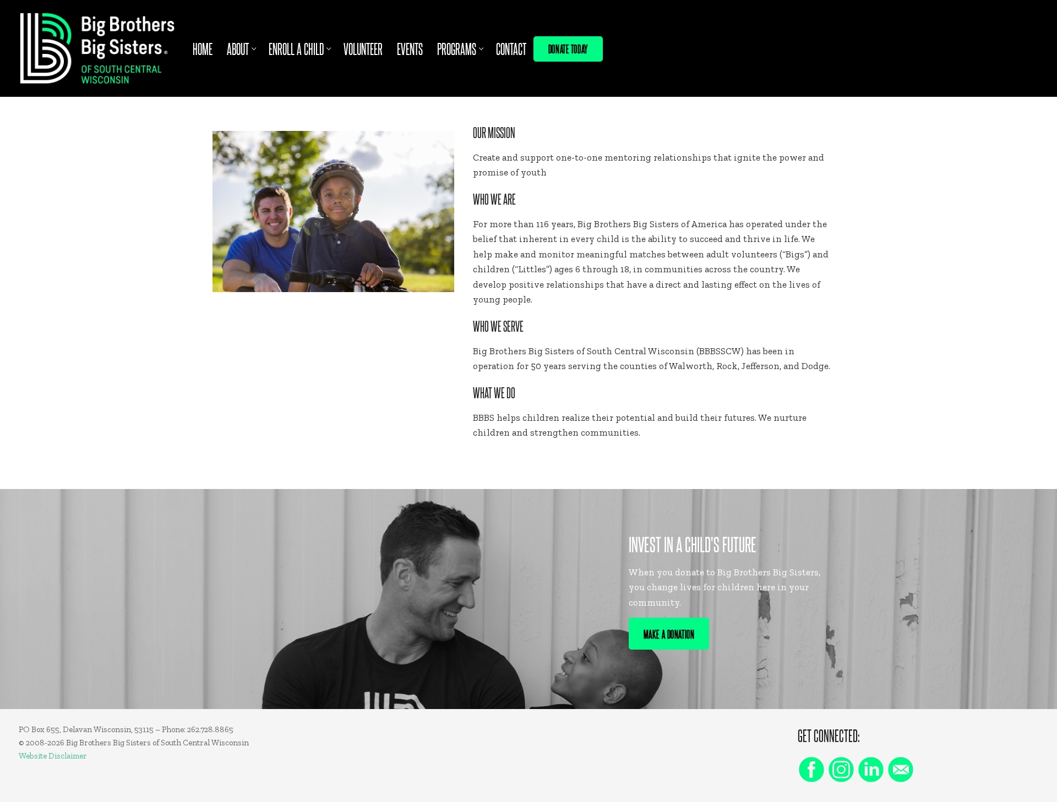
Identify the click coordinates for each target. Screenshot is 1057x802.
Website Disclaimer (53, 756)
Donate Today (568, 48)
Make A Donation (669, 633)
